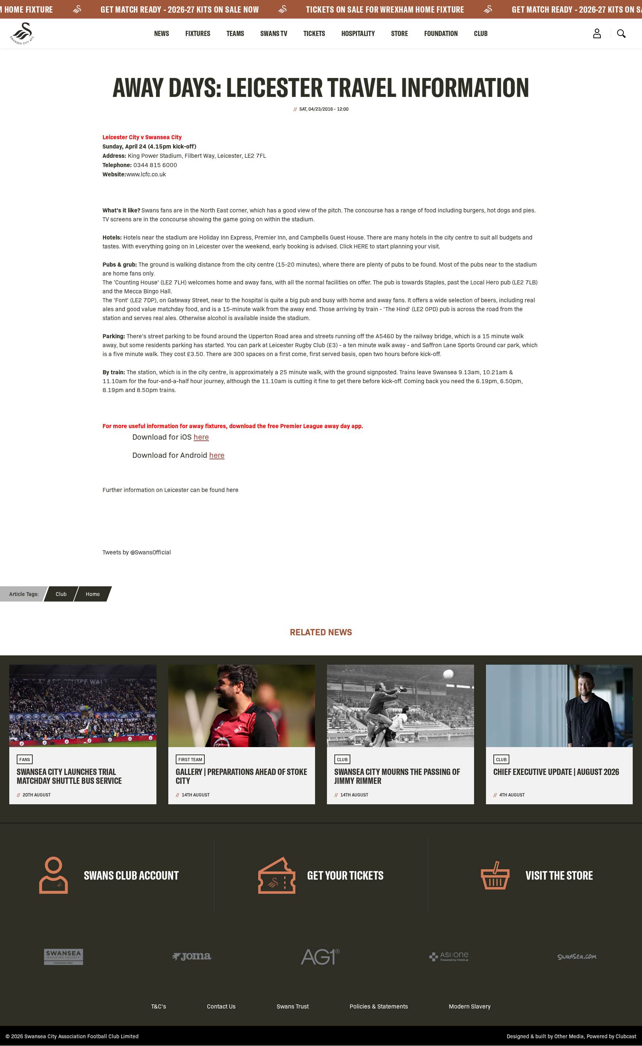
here (201, 436)
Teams (235, 33)
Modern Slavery (470, 1006)
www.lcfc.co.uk (146, 174)
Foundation (441, 33)
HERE (361, 246)
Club (481, 33)
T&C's (158, 1006)
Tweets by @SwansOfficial (137, 552)
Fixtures (197, 33)
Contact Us (221, 1006)
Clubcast (626, 1036)
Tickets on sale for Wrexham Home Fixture (372, 9)
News (161, 33)
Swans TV (273, 33)
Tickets (314, 33)
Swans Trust (293, 1006)
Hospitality (358, 33)
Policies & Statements (379, 1006)
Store (399, 33)
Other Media (569, 1036)
